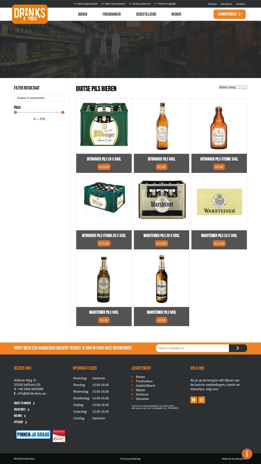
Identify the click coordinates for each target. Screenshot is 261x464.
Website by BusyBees (234, 458)
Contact (240, 4)
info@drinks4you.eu (32, 393)
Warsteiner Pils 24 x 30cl (219, 235)
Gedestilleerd (146, 14)
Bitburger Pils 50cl (161, 159)
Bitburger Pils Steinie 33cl (219, 159)
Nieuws (212, 4)
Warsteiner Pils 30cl (104, 312)
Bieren (82, 14)
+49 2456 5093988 (30, 389)
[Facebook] (193, 399)
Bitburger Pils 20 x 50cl (104, 159)
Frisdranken (112, 14)
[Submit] (238, 348)
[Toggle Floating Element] (247, 454)
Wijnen (176, 14)
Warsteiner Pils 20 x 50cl (161, 235)
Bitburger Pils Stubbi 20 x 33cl (104, 235)
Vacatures (226, 4)
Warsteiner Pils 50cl (161, 312)
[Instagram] (201, 399)
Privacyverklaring (130, 458)
